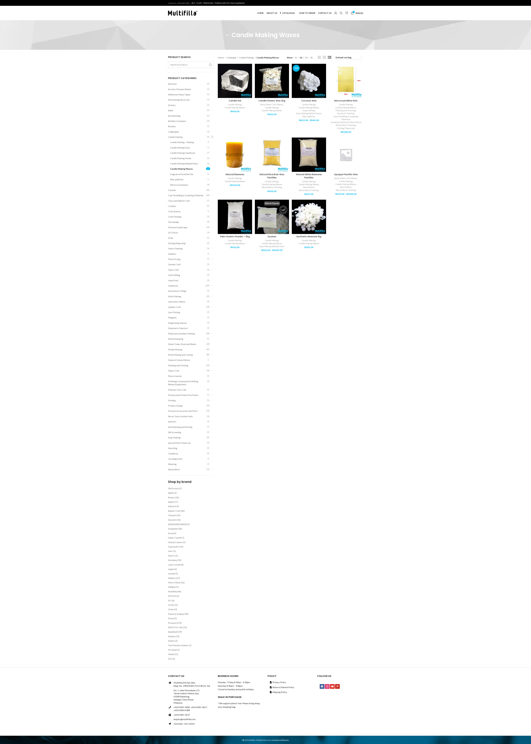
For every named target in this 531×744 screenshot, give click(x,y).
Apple (171, 501)
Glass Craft (173, 269)
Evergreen (173, 528)
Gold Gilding (174, 275)
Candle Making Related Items (184, 163)
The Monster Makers (178, 645)
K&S (170, 555)
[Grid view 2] (319, 57)
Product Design (175, 405)
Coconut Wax (309, 100)
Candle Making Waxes (181, 168)
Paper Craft (173, 370)
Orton (171, 609)
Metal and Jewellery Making (181, 333)
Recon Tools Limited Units (180, 416)
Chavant (172, 515)
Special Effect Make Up (179, 443)
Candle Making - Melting (182, 142)
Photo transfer (175, 376)
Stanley (171, 636)
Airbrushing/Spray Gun (179, 99)
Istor (170, 551)
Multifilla (172, 591)
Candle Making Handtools (182, 153)
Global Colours (175, 542)
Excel (170, 533)
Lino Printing (174, 312)
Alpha (171, 492)
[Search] (341, 13)
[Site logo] (182, 12)
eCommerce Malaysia (280, 740)
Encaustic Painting (345, 113)
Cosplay (172, 206)
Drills (170, 238)
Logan (171, 569)
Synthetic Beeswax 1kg (308, 236)
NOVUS (172, 596)
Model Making (175, 349)
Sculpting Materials (340, 122)
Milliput (172, 587)
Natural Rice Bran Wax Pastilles (272, 176)
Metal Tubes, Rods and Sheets (182, 344)
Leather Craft (174, 307)
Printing (172, 400)
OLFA (171, 605)
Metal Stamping (175, 338)
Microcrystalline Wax (345, 100)
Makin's (172, 578)
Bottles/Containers (177, 121)
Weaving (172, 464)
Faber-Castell (174, 537)
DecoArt (172, 519)
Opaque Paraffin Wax (346, 174)
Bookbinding (174, 115)
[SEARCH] (210, 65)
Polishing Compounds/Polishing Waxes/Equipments (183, 383)
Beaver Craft (174, 510)
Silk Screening (174, 432)
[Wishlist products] (346, 13)
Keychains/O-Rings (177, 291)
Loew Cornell (174, 564)
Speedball (172, 631)
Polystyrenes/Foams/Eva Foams (183, 395)
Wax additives (176, 179)
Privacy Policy (279, 682)
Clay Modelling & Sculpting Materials (185, 195)
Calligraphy (173, 131)
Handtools (173, 285)
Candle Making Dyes (180, 147)
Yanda (171, 654)
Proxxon (172, 623)
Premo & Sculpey (176, 614)
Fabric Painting (175, 248)
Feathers (172, 254)
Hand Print (173, 280)
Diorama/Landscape (177, 227)
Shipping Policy (279, 692)
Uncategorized (175, 458)
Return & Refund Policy (283, 687)
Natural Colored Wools (179, 360)
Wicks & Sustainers (179, 184)
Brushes (172, 126)
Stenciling (172, 448)
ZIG (170, 658)
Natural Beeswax (235, 174)
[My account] (335, 13)
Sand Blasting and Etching (180, 427)
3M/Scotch (173, 488)
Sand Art (172, 421)
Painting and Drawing (178, 365)
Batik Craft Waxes (274, 104)
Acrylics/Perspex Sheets (179, 89)
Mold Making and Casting (180, 354)
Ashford (172, 506)
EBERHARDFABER (177, 524)
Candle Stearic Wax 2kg (271, 100)
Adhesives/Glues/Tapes (179, 94)
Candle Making (175, 137)
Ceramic (172, 190)
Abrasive (172, 83)
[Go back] (228, 35)
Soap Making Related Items (308, 113)
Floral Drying (174, 259)
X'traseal (172, 649)
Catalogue (232, 57)
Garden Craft (174, 264)
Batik (170, 110)
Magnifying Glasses (177, 323)
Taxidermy (173, 453)
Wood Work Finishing (346, 125)
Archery (172, 105)
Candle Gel (235, 100)
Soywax (272, 236)
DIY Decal (173, 232)
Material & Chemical (178, 328)
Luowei (171, 573)
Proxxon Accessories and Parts (182, 411)
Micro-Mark (174, 582)
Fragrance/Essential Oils (181, 174)
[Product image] (309, 81)
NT (169, 600)
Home (221, 57)
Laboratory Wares (176, 301)
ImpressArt (173, 546)
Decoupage (173, 222)
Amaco (171, 497)
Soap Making (174, 437)
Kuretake (172, 560)
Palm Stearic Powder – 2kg (235, 236)
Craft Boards (174, 211)
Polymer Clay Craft (177, 389)
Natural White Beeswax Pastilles (309, 176)
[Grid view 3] (324, 57)
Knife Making (174, 296)
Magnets (172, 317)
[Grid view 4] (329, 57)
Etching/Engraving (177, 243)
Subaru (171, 640)
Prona (171, 618)
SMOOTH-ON (175, 627)
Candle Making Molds (180, 158)
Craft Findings (175, 216)
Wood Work (174, 469)
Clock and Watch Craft (179, 200)
